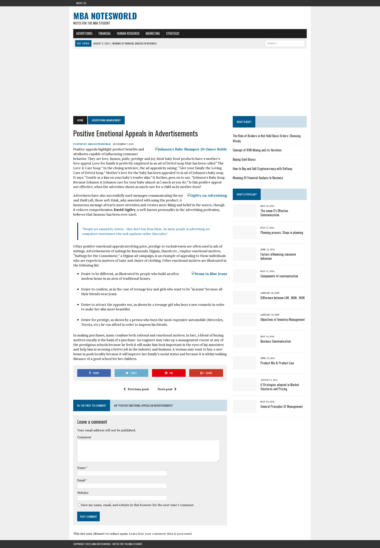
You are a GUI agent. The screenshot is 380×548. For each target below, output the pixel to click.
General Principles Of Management (281, 406)
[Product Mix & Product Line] (244, 367)
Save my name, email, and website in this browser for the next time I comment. (137, 505)
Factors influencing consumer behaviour (278, 256)
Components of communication (279, 276)
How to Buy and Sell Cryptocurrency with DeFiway (262, 168)
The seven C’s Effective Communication (274, 212)
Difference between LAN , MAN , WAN (282, 297)
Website (82, 492)
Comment (84, 437)
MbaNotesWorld (99, 144)
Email (81, 480)
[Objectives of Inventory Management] (244, 323)
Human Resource (128, 33)
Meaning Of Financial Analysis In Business (258, 177)
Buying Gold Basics (244, 159)
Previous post (138, 389)
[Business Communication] (244, 345)
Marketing (153, 33)
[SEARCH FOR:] (285, 43)
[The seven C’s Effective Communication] (244, 214)
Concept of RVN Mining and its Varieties (257, 150)
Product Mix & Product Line (277, 363)
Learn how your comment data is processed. (160, 533)
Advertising (84, 33)
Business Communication (275, 341)
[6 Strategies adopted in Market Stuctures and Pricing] (244, 388)
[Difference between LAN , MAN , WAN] (244, 301)
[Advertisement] (190, 82)
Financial (105, 33)
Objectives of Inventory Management (282, 319)
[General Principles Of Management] (244, 410)
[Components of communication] (244, 280)
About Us (81, 3)
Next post (165, 389)
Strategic (172, 33)
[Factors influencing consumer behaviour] (244, 258)
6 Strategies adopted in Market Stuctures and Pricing (279, 386)
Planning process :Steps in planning (281, 232)
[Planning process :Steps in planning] (244, 236)
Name (81, 468)
